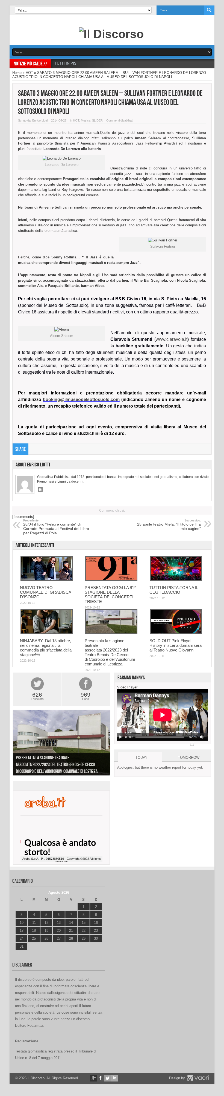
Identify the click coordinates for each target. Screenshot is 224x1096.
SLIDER (97, 120)
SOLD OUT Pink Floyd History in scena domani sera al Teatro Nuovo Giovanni (175, 645)
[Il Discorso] (111, 34)
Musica (85, 120)
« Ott (19, 953)
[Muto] (201, 737)
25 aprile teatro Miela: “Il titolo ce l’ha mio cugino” (169, 525)
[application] (162, 715)
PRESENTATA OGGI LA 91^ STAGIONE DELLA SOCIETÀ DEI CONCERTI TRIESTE (110, 594)
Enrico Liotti (40, 120)
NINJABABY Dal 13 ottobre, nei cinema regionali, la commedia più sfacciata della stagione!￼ (46, 647)
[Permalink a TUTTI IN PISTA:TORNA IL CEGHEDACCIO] (176, 580)
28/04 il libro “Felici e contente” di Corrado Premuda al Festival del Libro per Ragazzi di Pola (56, 527)
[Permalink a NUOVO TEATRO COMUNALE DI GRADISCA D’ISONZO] (46, 580)
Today (141, 757)
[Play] (121, 737)
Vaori (198, 1078)
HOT (29, 73)
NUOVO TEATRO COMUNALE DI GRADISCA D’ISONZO (45, 592)
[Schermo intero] (192, 744)
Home (17, 73)
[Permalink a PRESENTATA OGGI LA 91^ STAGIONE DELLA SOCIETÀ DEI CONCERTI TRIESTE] (111, 580)
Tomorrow (188, 757)
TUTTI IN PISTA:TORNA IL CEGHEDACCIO (90, 63)
